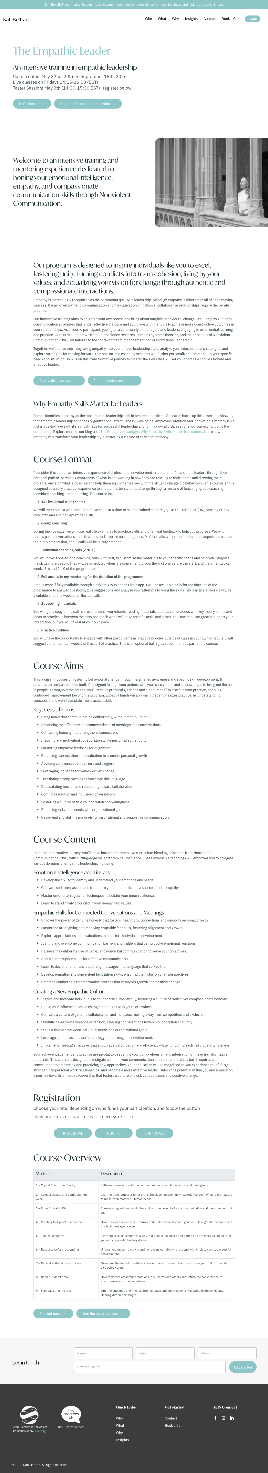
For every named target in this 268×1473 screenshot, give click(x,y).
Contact (210, 18)
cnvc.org (40, 1431)
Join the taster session (111, 380)
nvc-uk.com (77, 1427)
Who (148, 18)
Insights (191, 18)
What (162, 18)
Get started (243, 1367)
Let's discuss (29, 103)
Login (252, 18)
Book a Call (230, 18)
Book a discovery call (56, 380)
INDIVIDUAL (73, 1133)
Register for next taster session (85, 103)
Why (175, 18)
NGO (111, 1133)
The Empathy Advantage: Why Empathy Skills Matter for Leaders (151, 431)
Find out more (50, 1313)
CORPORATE (154, 1133)
